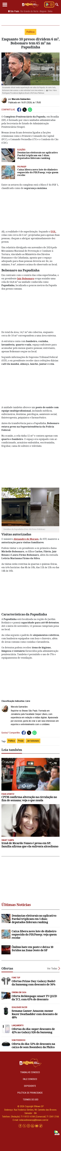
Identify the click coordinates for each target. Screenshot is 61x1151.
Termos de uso (30, 1099)
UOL (53, 231)
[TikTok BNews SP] (41, 1126)
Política (11, 740)
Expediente (30, 1086)
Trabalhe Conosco (30, 1072)
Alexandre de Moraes (25, 539)
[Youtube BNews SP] (37, 1126)
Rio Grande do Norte (29, 11)
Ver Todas (52, 968)
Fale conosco (30, 1079)
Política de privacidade (30, 1092)
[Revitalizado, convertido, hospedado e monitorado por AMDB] (57, 1132)
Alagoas (43, 11)
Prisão (21, 740)
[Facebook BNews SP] (20, 1126)
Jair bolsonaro (33, 740)
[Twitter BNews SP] (25, 1126)
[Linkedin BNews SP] (33, 1126)
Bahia (50, 11)
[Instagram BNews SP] (29, 1126)
